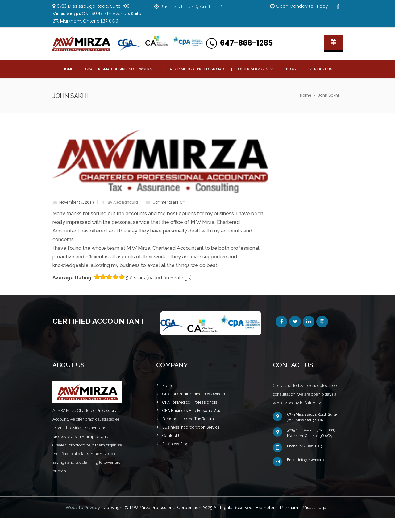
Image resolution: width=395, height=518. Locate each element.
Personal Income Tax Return (188, 418)
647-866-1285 (246, 43)
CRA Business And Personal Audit (193, 410)
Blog (291, 69)
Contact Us (320, 69)
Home (68, 69)
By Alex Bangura (123, 202)
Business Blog (175, 443)
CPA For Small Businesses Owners (118, 69)
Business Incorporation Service (191, 427)
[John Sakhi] (160, 161)
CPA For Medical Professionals (195, 69)
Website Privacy (83, 507)
